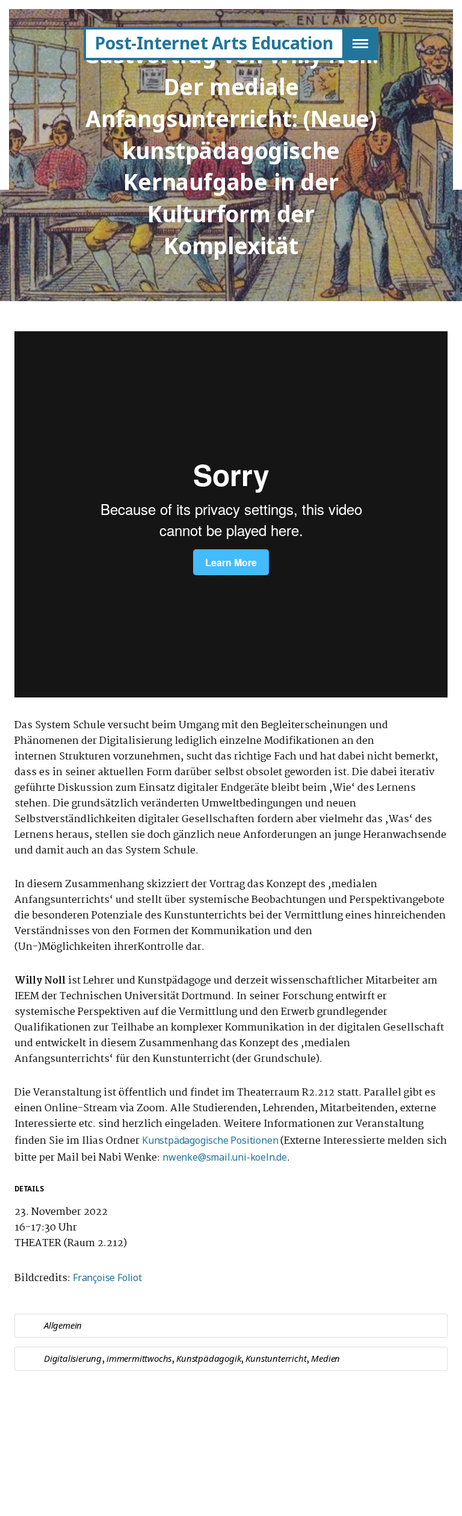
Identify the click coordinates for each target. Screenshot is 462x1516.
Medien (325, 1358)
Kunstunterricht (275, 1358)
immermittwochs (138, 1358)
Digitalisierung (73, 1358)
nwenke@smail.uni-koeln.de (224, 1157)
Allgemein (63, 1325)
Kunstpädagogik (208, 1358)
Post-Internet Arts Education (214, 42)
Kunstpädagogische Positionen (210, 1140)
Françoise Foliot (108, 1277)
